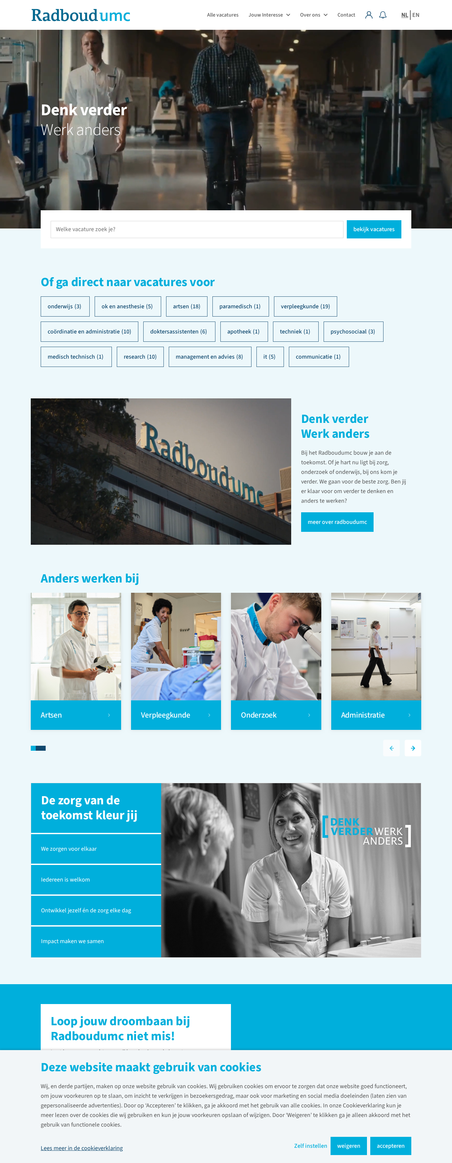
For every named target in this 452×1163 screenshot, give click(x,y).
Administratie (363, 715)
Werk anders (80, 130)
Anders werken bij (90, 579)
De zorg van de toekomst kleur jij (89, 807)
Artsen (52, 715)
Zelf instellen (310, 1146)
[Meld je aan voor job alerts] (382, 15)
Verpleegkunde (165, 715)
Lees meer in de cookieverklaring (82, 1148)
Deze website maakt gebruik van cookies (151, 1068)
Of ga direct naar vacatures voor (128, 282)
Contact (346, 15)
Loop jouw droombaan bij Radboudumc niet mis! (120, 1029)
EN (416, 15)
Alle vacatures (223, 15)
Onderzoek (259, 715)
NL (404, 15)
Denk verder (84, 110)
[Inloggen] (372, 15)
